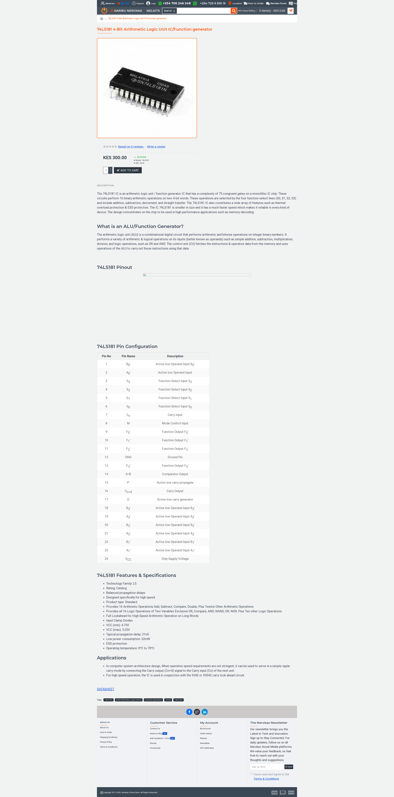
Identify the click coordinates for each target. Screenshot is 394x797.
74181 (168, 700)
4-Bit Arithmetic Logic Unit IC (128, 700)
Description (105, 185)
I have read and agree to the (271, 777)
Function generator (153, 700)
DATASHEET (105, 689)
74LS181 (108, 700)
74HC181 (179, 700)
